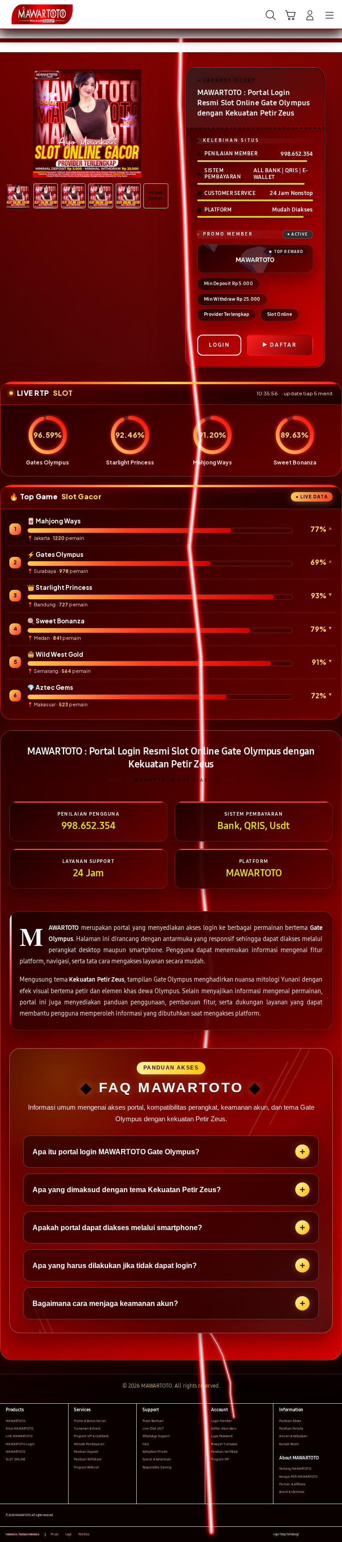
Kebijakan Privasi (154, 1452)
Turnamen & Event (87, 1428)
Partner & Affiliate (292, 1484)
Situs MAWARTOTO (19, 1428)
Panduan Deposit (86, 1452)
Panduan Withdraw (87, 1459)
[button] (290, 15)
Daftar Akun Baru (223, 1428)
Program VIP (220, 1459)
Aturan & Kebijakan (293, 1436)
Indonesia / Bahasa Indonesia (22, 1534)
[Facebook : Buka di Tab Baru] (306, 1535)
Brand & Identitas (291, 1492)
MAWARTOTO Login (20, 1444)
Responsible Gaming (156, 1467)
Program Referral (86, 1467)
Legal (68, 1534)
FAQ (145, 1444)
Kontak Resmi (289, 1444)
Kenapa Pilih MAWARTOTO (298, 1477)
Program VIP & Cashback (91, 1436)
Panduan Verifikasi (224, 1452)
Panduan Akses (290, 1421)
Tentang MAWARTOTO (295, 1469)
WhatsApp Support (156, 1436)
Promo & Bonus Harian (90, 1421)
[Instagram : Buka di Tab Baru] (324, 1535)
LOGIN (219, 344)
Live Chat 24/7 (152, 1428)
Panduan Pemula (291, 1428)
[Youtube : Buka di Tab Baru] (333, 1535)
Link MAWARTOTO (19, 1436)
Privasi (55, 1534)
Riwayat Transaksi (224, 1444)
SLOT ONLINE (15, 1459)
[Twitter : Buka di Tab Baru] (315, 1535)
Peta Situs (84, 1534)
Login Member (221, 1421)
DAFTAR (283, 344)
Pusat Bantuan (152, 1421)
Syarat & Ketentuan (156, 1459)
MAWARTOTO (15, 1421)
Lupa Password (221, 1436)
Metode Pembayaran (89, 1444)
